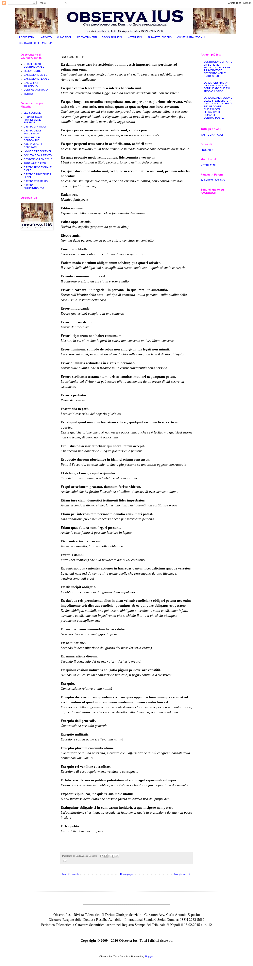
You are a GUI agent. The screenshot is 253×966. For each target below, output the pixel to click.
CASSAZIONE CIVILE (35, 75)
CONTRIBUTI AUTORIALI (191, 37)
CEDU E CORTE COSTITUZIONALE (34, 65)
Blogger (149, 956)
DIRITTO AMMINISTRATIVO (34, 186)
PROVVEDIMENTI (87, 37)
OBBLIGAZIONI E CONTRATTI (33, 146)
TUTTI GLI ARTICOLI (212, 134)
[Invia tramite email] (102, 856)
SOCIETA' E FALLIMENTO (38, 155)
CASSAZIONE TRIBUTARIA (31, 84)
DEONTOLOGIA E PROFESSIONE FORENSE (33, 120)
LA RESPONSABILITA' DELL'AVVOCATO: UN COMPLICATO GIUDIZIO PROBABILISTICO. (217, 87)
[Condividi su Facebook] (113, 856)
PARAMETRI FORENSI (159, 37)
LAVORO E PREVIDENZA (37, 151)
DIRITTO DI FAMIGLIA (35, 126)
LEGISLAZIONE (32, 112)
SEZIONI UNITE (32, 71)
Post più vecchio (182, 874)
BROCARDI (207, 150)
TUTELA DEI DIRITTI (35, 163)
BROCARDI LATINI (112, 37)
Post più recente (70, 874)
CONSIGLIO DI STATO (36, 89)
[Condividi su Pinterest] (117, 856)
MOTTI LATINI (134, 37)
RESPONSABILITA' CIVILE (38, 159)
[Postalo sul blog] (106, 856)
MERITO (28, 94)
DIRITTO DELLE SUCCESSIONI (32, 132)
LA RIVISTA (46, 37)
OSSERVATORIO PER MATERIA (35, 43)
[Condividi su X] (109, 856)
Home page (126, 874)
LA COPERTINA (26, 37)
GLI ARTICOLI (64, 37)
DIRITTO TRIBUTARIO (36, 181)
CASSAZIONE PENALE (36, 78)
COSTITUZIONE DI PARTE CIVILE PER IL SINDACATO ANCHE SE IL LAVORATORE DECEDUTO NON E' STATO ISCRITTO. (218, 68)
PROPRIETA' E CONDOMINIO (32, 139)
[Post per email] (64, 861)
